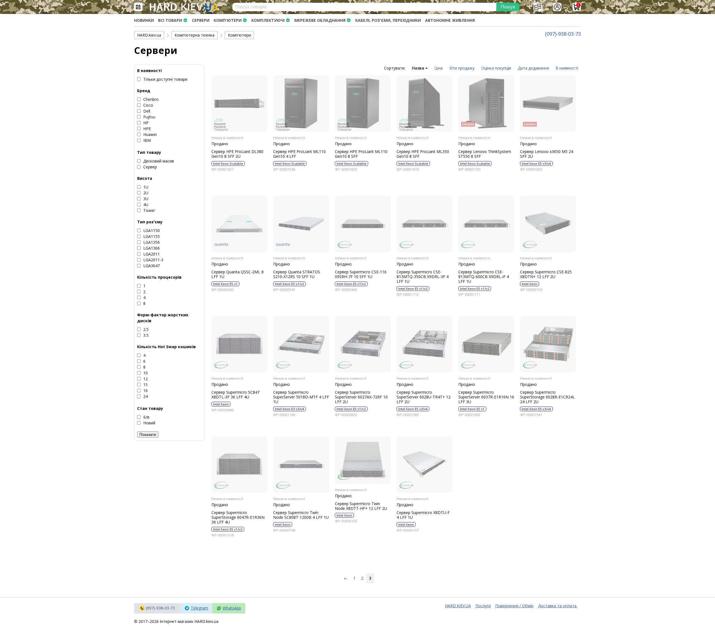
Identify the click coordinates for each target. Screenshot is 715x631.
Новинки (144, 20)
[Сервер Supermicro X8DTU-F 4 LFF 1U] (424, 464)
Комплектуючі (268, 20)
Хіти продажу (462, 68)
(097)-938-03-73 (563, 33)
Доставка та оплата (558, 605)
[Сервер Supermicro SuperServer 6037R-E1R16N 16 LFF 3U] (486, 344)
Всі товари (170, 20)
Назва (418, 68)
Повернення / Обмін (514, 605)
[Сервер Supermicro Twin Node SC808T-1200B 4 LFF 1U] (301, 464)
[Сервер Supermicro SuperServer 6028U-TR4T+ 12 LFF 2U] (424, 344)
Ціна (438, 68)
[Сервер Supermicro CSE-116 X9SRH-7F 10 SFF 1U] (363, 224)
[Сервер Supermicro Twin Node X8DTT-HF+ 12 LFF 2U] (363, 460)
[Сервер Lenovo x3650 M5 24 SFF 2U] (548, 103)
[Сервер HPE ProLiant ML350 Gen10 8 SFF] (424, 103)
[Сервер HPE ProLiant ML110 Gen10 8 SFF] (363, 103)
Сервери (200, 20)
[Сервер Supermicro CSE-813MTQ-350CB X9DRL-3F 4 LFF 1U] (424, 224)
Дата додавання (533, 68)
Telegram (199, 608)
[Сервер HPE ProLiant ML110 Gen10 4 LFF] (301, 103)
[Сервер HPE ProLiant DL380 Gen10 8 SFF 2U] (239, 103)
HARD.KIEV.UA (458, 605)
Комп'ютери (228, 20)
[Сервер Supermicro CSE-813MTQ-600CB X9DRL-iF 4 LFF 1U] (486, 224)
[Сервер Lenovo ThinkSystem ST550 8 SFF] (486, 103)
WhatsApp (232, 608)
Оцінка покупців (496, 68)
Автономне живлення (450, 20)
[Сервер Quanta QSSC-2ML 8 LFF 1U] (239, 224)
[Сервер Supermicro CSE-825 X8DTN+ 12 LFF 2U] (548, 224)
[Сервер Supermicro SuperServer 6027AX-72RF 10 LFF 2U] (363, 344)
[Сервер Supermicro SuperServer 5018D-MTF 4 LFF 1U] (301, 344)
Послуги (483, 605)
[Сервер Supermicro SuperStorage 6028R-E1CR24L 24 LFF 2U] (548, 344)
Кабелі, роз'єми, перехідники (388, 20)
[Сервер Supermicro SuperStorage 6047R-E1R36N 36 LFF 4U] (239, 464)
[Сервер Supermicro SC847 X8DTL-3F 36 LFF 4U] (239, 344)
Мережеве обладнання (319, 20)
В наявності (567, 68)
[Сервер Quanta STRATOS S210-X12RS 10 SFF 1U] (301, 224)
